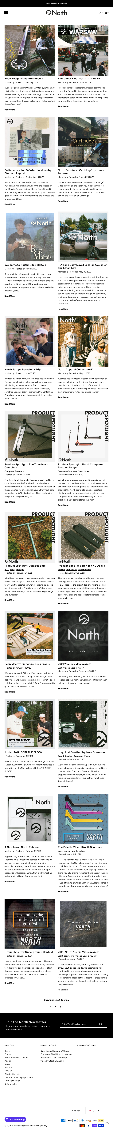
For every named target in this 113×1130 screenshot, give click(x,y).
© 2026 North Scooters (16, 1125)
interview (67, 756)
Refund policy (11, 1084)
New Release (84, 569)
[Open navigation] (24, 12)
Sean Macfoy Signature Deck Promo (27, 664)
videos (66, 667)
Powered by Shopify (37, 1125)
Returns (8, 1067)
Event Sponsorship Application (19, 1077)
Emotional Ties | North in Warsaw (79, 78)
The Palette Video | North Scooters (80, 847)
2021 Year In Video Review (74, 664)
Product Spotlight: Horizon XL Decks (81, 565)
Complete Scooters (14, 471)
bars (12, 569)
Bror (60, 756)
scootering (69, 956)
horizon (61, 569)
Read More (10, 109)
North (87, 471)
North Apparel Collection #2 (76, 369)
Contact (8, 1054)
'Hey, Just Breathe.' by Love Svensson (81, 752)
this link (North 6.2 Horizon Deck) (92, 882)
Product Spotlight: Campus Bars (25, 565)
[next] (61, 1006)
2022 (7, 569)
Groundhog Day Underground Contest (29, 952)
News (80, 471)
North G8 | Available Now (56, 3)
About (8, 1061)
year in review (77, 667)
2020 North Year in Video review (78, 952)
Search (8, 1051)
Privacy (8, 1070)
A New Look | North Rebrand (22, 847)
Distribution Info (12, 1074)
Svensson (78, 756)
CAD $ (96, 1110)
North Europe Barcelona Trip (23, 369)
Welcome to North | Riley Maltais (25, 264)
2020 (60, 956)
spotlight (20, 569)
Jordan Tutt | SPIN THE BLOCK (24, 752)
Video (87, 756)
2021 (60, 667)
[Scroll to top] (107, 1123)
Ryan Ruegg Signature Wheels (24, 78)
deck (60, 851)
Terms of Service (12, 1080)
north (75, 851)
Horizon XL (71, 569)
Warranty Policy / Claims (16, 1057)
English (76, 1110)
